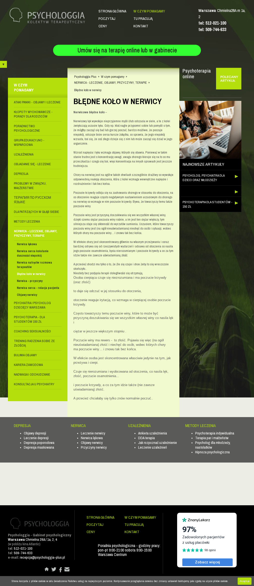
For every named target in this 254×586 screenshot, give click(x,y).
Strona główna (112, 11)
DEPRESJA (21, 174)
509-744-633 (23, 552)
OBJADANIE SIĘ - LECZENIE (32, 164)
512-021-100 (23, 548)
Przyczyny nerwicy (94, 447)
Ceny (102, 26)
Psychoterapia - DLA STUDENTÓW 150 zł (29, 319)
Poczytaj (106, 18)
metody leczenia (27, 221)
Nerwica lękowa (27, 244)
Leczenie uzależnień (152, 447)
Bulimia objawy (25, 355)
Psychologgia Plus (85, 77)
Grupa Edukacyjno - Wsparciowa (29, 142)
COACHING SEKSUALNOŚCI (32, 331)
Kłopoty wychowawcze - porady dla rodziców (33, 114)
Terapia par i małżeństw (211, 437)
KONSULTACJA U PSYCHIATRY (34, 384)
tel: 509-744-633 (212, 29)
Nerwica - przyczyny (29, 281)
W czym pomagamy (149, 11)
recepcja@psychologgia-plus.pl (42, 557)
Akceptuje (245, 581)
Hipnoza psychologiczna (212, 452)
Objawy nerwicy (27, 295)
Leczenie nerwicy (93, 433)
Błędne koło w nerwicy (31, 274)
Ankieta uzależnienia (152, 433)
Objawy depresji (35, 433)
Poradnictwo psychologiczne (27, 128)
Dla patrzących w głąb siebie (36, 212)
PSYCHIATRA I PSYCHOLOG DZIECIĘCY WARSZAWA (32, 305)
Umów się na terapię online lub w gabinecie (127, 50)
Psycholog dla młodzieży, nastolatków (212, 445)
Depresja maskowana (39, 447)
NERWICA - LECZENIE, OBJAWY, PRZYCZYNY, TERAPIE (35, 233)
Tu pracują (143, 18)
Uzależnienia (23, 154)
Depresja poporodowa (39, 442)
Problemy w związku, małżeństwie (30, 185)
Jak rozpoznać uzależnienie (157, 442)
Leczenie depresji (36, 437)
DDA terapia (146, 437)
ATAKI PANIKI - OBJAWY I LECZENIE (37, 102)
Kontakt (140, 26)
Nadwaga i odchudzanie (32, 374)
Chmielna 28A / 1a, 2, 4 (32, 539)
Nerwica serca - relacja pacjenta (38, 288)
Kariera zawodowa (28, 365)
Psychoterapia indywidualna (214, 433)
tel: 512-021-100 (212, 23)
